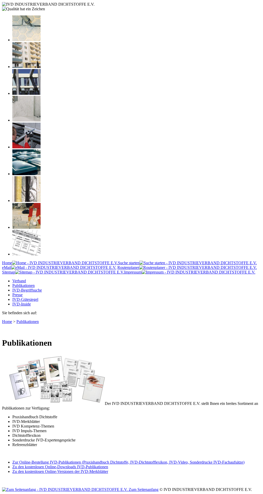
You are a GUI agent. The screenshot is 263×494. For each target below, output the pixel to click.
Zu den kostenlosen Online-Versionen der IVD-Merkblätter (60, 471)
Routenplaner (128, 267)
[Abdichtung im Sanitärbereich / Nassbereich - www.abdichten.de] (26, 120)
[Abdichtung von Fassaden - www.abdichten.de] (26, 66)
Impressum (133, 272)
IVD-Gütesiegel (25, 299)
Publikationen (23, 285)
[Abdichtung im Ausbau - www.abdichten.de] (26, 147)
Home (7, 263)
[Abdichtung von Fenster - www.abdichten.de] (26, 93)
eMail (6, 267)
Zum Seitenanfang (143, 489)
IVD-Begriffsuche (27, 290)
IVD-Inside (21, 304)
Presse (17, 295)
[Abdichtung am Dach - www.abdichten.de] (26, 174)
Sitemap (8, 272)
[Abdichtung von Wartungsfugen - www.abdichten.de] (26, 227)
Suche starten (128, 263)
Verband (19, 281)
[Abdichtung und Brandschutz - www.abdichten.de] (26, 200)
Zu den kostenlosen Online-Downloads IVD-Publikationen (60, 467)
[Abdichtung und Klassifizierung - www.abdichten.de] (26, 254)
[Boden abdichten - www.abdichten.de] (26, 40)
